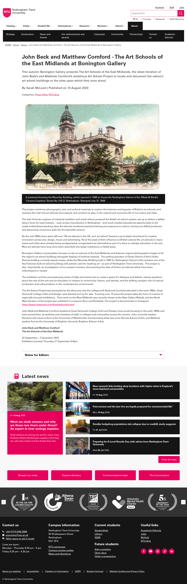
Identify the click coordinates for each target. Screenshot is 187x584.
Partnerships (136, 34)
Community (117, 34)
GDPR (78, 571)
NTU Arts (54, 94)
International (64, 25)
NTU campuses (57, 546)
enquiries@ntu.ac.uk (17, 535)
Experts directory (71, 475)
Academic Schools (170, 36)
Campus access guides (61, 550)
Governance (27, 34)
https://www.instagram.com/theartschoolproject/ (48, 304)
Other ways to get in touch (20, 538)
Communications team (115, 475)
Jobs (181, 7)
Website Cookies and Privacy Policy (127, 571)
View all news (169, 459)
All (136, 19)
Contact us (153, 36)
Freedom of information (57, 571)
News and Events (45, 36)
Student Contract (95, 571)
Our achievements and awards (73, 36)
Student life (44, 25)
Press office (41, 94)
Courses (147, 19)
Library (98, 533)
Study (26, 25)
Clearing (10, 25)
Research (160, 19)
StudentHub (101, 530)
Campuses (99, 34)
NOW (97, 537)
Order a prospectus (105, 556)
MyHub (145, 537)
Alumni (119, 25)
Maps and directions (60, 553)
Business (102, 25)
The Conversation (159, 475)
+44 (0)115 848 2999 (16, 531)
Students (159, 7)
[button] (3, 502)
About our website (11, 571)
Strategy (10, 34)
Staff (171, 7)
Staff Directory (177, 19)
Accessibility (33, 571)
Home (8, 44)
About (134, 25)
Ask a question (103, 549)
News (24, 44)
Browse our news (27, 475)
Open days (101, 552)
